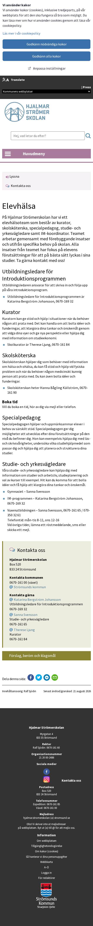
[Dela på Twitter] (38, 677)
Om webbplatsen (46, 840)
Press (87, 87)
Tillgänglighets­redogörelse (46, 846)
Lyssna (14, 176)
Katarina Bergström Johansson (37, 599)
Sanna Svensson (25, 614)
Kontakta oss (20, 185)
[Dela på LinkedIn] (46, 677)
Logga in (46, 872)
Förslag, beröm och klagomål (32, 655)
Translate (18, 80)
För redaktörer (58, 878)
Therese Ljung (24, 630)
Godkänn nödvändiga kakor (47, 44)
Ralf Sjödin (30, 691)
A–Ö (46, 867)
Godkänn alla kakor (46, 56)
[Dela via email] (54, 677)
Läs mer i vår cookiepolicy (21, 33)
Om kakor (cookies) (46, 851)
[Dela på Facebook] (30, 677)
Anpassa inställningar (49, 68)
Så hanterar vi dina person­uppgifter (46, 856)
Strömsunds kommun (30, 587)
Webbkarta (46, 862)
